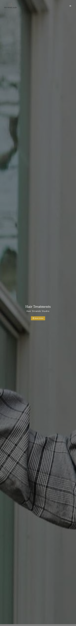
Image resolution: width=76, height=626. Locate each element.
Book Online (39, 318)
